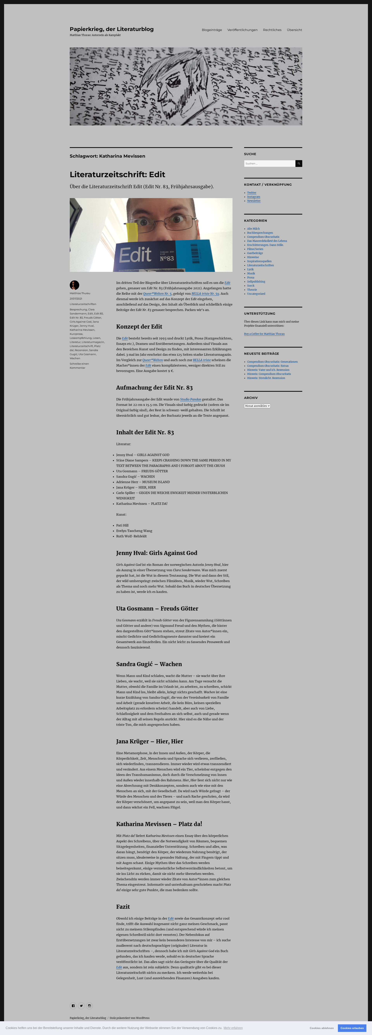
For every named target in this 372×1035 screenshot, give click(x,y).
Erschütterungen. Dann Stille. (265, 245)
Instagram (253, 196)
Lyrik (250, 269)
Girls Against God (80, 321)
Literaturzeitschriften (83, 304)
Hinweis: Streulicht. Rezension (266, 378)
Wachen (75, 358)
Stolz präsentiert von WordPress (130, 1018)
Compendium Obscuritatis (263, 237)
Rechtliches (272, 30)
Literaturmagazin (93, 342)
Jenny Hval (87, 325)
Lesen (96, 337)
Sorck (250, 285)
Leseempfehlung (81, 337)
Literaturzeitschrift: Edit (117, 174)
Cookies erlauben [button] (352, 1028)
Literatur (75, 342)
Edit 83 (98, 313)
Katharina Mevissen (82, 329)
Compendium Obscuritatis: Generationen (272, 361)
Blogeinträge (212, 30)
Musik (251, 273)
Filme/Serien (255, 249)
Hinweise (253, 257)
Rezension (81, 350)
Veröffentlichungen (242, 30)
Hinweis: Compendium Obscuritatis (269, 374)
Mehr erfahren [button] (233, 1028)
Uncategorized (256, 293)
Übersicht (294, 30)
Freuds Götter (92, 317)
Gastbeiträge (255, 253)
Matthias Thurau (80, 293)
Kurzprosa (76, 333)
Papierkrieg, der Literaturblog (112, 29)
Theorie (252, 289)
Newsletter (254, 201)
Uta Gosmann (87, 354)
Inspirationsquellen (259, 261)
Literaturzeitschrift (81, 346)
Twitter (251, 192)
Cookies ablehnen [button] (322, 1028)
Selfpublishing (256, 281)
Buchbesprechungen (260, 232)
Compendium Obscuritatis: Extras (268, 366)
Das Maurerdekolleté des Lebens (267, 241)
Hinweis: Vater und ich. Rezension (268, 370)
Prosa (250, 277)
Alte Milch (253, 228)
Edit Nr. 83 (76, 317)
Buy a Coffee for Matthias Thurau (264, 334)
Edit (90, 313)
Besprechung (78, 309)
